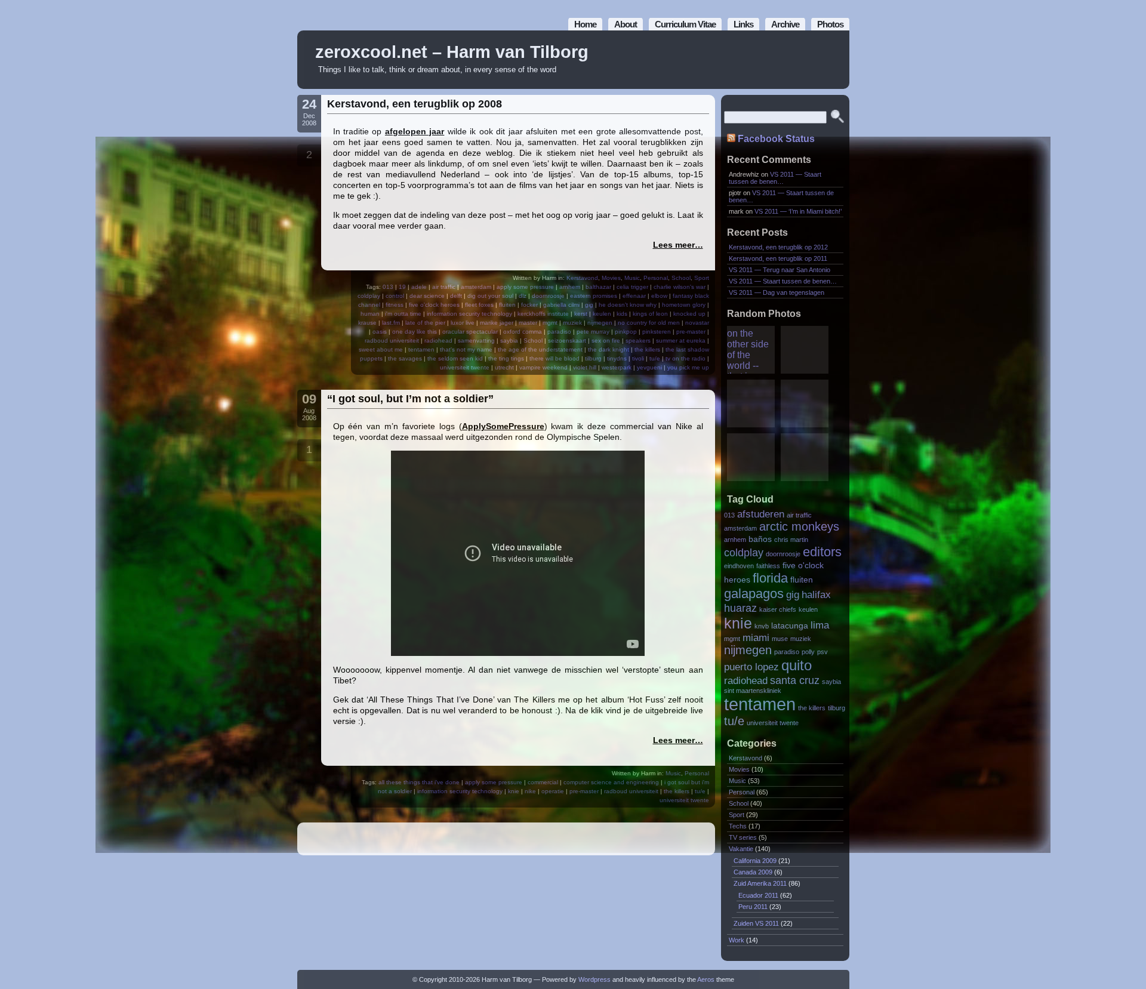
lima (820, 625)
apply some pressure (525, 287)
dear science (427, 295)
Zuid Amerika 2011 (760, 883)
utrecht (504, 367)
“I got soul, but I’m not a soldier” (410, 399)
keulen (602, 313)
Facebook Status (776, 139)
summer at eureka (681, 340)
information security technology (469, 313)
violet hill (584, 367)
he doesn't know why (628, 304)
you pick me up (688, 367)
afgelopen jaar (414, 131)
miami (756, 637)
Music (632, 278)
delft (456, 295)
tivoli (638, 358)
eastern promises (593, 295)
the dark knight (608, 349)
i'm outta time (403, 313)
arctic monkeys (799, 526)
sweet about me (381, 349)
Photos (830, 24)
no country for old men (649, 322)
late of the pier (425, 322)
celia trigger (632, 287)
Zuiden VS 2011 (756, 923)
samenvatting (476, 340)
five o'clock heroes (434, 304)
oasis (379, 331)
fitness (394, 304)
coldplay (369, 295)
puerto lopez (751, 666)
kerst (580, 313)
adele (419, 287)
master (528, 322)
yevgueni (649, 367)
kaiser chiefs (777, 609)
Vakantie (741, 848)
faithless (768, 565)
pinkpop (626, 331)
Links (743, 24)
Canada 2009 (753, 872)
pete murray (593, 331)
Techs (738, 826)
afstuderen (760, 514)
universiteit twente (464, 367)
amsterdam (476, 287)
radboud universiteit (392, 340)
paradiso (559, 331)
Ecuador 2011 (758, 895)
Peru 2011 (753, 906)
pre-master (691, 331)
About (625, 24)
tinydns (617, 358)
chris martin (791, 539)
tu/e (654, 358)
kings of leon (650, 313)
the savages (405, 358)
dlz (522, 295)
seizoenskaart (567, 340)
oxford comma (522, 331)
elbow (659, 295)
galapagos (754, 593)
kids (622, 313)
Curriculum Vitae (685, 24)
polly (808, 651)
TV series (743, 837)
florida (770, 578)
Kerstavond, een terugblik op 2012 (778, 247)
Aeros (705, 979)
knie (513, 791)
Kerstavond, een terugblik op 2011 (778, 258)
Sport (701, 278)
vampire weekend (543, 367)
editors (822, 551)
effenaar (634, 295)
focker (529, 304)
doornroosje (548, 295)
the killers (647, 349)
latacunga (789, 625)
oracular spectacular (470, 331)
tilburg (593, 358)
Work (736, 940)
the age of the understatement (540, 349)
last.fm (391, 322)
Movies (611, 278)
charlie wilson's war (680, 287)
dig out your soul (490, 295)
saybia (509, 340)
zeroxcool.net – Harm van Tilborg (452, 51)
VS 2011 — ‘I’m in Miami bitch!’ (798, 211)
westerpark (616, 367)
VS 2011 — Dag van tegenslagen (776, 292)
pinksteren (656, 331)
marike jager (496, 322)
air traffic (443, 287)
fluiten (507, 304)
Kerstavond (582, 278)
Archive (785, 24)
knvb (761, 626)
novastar (697, 322)
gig (589, 304)
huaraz (740, 608)
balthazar (598, 287)
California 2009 (755, 860)
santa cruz (795, 680)
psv (822, 651)
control (395, 295)
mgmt (550, 322)
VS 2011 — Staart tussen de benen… (775, 178)
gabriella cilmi (561, 304)
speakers (638, 340)
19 (402, 287)
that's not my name (466, 349)
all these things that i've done (419, 782)
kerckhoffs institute (543, 313)
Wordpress (594, 979)
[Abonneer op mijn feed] (813, 60)
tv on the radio (686, 358)
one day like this (414, 331)
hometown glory (684, 304)
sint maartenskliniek (752, 690)
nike (530, 791)
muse (780, 638)
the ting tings (506, 358)
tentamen (421, 349)
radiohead (438, 340)
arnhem (569, 287)
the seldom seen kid (455, 358)
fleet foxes (479, 304)
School (681, 278)
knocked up (689, 313)
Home (585, 24)
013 (388, 287)
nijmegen (599, 322)
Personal (655, 278)
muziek (572, 322)
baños (760, 539)
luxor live (463, 322)
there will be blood (554, 358)
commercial (543, 782)
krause (367, 322)
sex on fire (606, 340)
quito (796, 665)
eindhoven (739, 565)
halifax (816, 594)
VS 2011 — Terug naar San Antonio (779, 269)
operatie (552, 791)
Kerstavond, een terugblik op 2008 (414, 104)
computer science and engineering (611, 782)
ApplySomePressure (503, 426)
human (370, 313)
